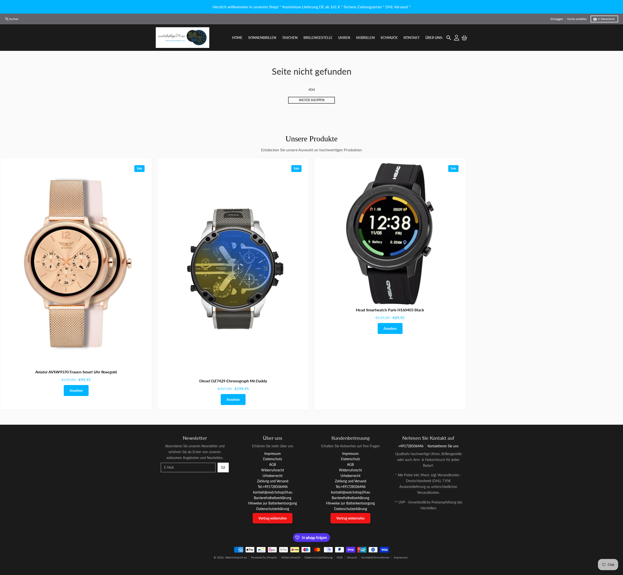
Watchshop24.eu (236, 557)
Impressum (401, 557)
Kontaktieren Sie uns (443, 446)
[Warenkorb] (464, 38)
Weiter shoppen (311, 100)
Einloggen (556, 19)
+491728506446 (410, 446)
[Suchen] (449, 38)
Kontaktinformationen (375, 557)
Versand (352, 557)
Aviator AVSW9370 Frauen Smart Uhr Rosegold (76, 371)
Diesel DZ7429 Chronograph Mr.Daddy (233, 380)
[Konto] (456, 38)
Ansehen (76, 390)
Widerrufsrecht (290, 557)
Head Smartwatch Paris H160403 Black (390, 309)
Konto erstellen (577, 19)
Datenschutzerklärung (318, 557)
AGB (340, 557)
